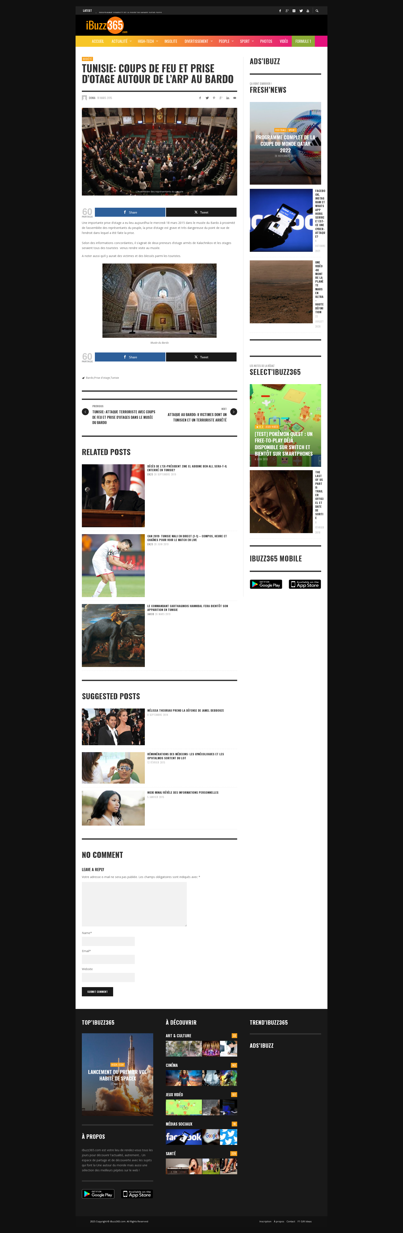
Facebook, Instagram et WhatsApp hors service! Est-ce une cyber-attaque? (320, 213)
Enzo (150, 474)
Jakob (150, 614)
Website (87, 969)
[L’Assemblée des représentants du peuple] (159, 152)
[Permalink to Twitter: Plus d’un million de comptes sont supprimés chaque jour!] (228, 1137)
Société (87, 59)
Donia (92, 98)
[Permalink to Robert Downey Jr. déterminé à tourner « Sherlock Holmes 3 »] (211, 1078)
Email (86, 951)
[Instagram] (294, 10)
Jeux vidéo (174, 1094)
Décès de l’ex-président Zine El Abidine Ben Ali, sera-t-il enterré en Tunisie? (187, 468)
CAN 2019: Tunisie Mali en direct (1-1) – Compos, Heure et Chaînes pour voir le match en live (187, 538)
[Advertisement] (244, 24)
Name (87, 933)
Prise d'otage (102, 378)
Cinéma (172, 1065)
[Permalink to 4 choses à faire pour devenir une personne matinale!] (184, 1166)
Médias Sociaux (179, 1124)
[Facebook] (280, 10)
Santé (171, 1153)
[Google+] (287, 10)
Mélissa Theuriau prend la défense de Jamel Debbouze (185, 710)
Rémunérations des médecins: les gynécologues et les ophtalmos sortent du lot (185, 756)
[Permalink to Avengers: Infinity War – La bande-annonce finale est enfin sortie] (228, 1078)
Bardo (90, 378)
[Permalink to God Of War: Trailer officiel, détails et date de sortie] (211, 1107)
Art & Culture (178, 1035)
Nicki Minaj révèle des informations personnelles (183, 792)
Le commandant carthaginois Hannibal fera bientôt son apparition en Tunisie (187, 608)
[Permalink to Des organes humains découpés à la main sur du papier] (228, 1049)
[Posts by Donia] (84, 97)
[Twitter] (301, 10)
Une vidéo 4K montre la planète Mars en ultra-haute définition (319, 287)
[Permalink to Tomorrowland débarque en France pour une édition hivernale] (211, 1049)
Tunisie (115, 378)
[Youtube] (308, 10)
